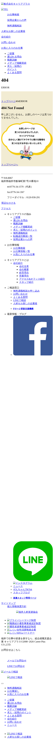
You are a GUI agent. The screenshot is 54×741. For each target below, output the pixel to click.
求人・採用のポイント (25, 230)
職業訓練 (12, 60)
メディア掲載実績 (16, 63)
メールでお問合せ (16, 660)
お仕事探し (13, 691)
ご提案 (10, 53)
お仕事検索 (13, 14)
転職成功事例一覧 (22, 236)
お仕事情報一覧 (21, 251)
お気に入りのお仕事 (12, 48)
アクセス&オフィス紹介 (32, 279)
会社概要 (24, 269)
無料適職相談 (14, 25)
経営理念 (24, 272)
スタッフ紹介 (26, 282)
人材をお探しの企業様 (13, 31)
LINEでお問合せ (16, 666)
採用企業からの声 (16, 20)
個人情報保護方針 (16, 606)
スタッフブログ (21, 592)
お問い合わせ (8, 42)
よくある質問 (14, 72)
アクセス (6, 208)
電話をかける (8, 203)
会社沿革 (24, 266)
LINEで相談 (19, 300)
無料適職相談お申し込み (26, 291)
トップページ (8, 101)
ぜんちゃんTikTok (22, 589)
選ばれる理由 (14, 56)
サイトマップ (8, 603)
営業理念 (24, 275)
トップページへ (9, 164)
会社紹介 (6, 37)
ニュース (18, 586)
